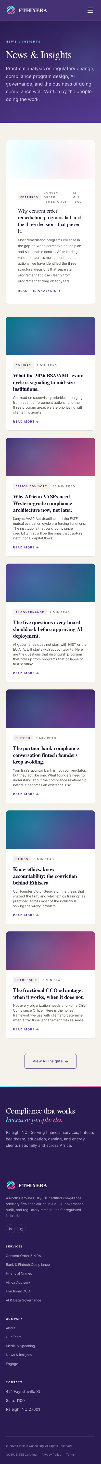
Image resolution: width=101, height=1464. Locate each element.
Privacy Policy (51, 1454)
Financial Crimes (19, 1273)
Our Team (14, 1337)
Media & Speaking (20, 1346)
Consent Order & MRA (23, 1256)
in (10, 1229)
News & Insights (19, 1355)
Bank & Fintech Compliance (28, 1264)
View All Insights (48, 1061)
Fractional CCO (18, 1291)
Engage (12, 1364)
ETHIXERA (33, 10)
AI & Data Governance (23, 1300)
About (10, 1328)
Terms (70, 1454)
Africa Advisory (18, 1282)
